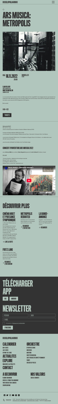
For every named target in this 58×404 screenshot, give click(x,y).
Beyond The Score (7, 353)
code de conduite (35, 378)
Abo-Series (5, 348)
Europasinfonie (6, 385)
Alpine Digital (48, 400)
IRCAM (4, 155)
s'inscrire (7, 327)
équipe (28, 360)
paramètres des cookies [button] (33, 400)
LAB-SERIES (5, 350)
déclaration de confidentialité (19, 400)
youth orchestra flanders (9, 383)
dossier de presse (31, 363)
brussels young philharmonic (10, 380)
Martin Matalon (8, 90)
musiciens (29, 350)
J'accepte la (15, 323)
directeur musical (31, 355)
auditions (29, 353)
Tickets (7, 115)
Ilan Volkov (6, 86)
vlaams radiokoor (7, 378)
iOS (5, 298)
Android (13, 298)
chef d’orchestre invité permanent (36, 358)
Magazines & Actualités (9, 364)
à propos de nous (31, 348)
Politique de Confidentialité (18, 323)
